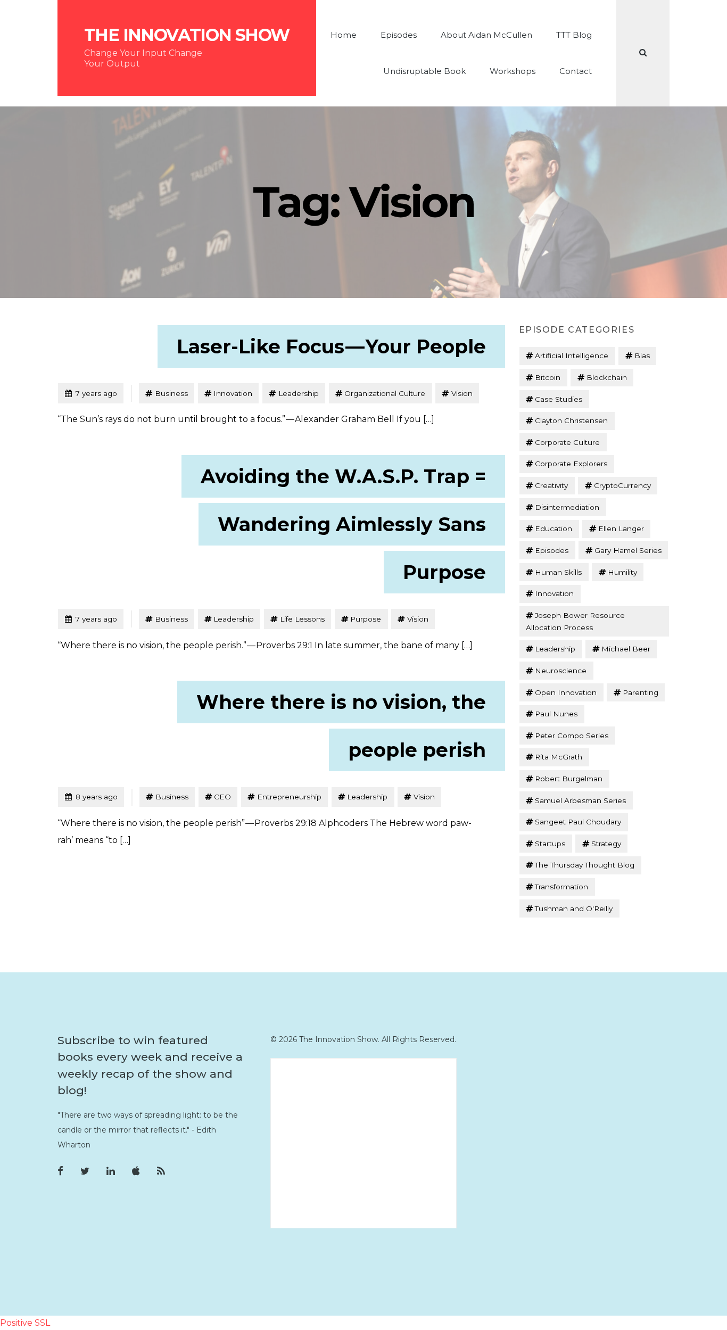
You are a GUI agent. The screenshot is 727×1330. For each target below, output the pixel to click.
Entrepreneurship (289, 796)
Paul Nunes (556, 713)
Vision (462, 393)
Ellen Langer (621, 528)
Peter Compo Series (571, 735)
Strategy (606, 843)
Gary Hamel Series (628, 550)
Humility (622, 572)
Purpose (365, 619)
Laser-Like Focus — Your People (331, 346)
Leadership (298, 393)
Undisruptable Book (424, 71)
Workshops (512, 71)
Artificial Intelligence (571, 355)
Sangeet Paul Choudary (578, 821)
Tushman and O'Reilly (574, 908)
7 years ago (90, 393)
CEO (222, 796)
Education (553, 528)
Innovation (232, 393)
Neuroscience (560, 670)
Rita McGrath (558, 757)
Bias (642, 355)
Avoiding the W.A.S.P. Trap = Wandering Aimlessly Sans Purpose (343, 524)
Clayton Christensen (571, 420)
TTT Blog (574, 35)
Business (171, 393)
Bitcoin (547, 377)
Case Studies (558, 399)
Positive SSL (25, 1323)
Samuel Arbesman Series (580, 800)
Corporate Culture (567, 442)
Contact (575, 71)
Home (344, 35)
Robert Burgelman (568, 778)
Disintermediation (567, 507)
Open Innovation (566, 692)
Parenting (640, 692)
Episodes (399, 35)
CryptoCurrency (622, 485)
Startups (550, 843)
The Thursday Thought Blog (584, 865)
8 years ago (91, 796)
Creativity (551, 485)
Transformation (561, 886)
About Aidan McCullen (486, 35)
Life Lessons (302, 619)
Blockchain (606, 377)
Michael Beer (625, 649)
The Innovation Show (187, 35)
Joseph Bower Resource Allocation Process (575, 621)
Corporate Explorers (571, 463)
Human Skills (558, 572)
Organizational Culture (384, 393)
